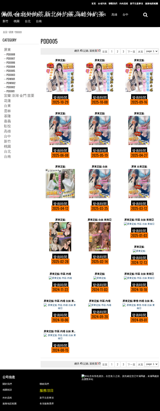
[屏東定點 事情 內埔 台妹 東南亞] (139, 306)
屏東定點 (60, 60)
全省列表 (102, 3)
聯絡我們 (44, 383)
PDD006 (10, 62)
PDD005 (10, 71)
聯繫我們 (113, 3)
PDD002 (10, 87)
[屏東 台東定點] (139, 183)
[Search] (145, 14)
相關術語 (7, 389)
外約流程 (123, 3)
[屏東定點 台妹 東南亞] (99, 236)
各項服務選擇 (47, 403)
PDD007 (10, 58)
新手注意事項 (136, 3)
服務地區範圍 (151, 3)
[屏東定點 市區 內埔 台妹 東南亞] (60, 306)
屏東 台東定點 (139, 166)
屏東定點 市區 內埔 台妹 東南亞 (60, 300)
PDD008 (10, 54)
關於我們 (7, 383)
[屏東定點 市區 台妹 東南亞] (139, 223)
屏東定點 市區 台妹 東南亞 (139, 219)
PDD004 (10, 66)
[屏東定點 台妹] (99, 183)
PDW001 (10, 79)
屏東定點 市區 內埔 (60, 273)
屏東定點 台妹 (100, 166)
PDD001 (10, 91)
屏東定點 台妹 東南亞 (100, 219)
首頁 (94, 3)
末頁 (140, 51)
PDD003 (10, 75)
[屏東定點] (60, 77)
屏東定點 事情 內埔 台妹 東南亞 (139, 300)
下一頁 (131, 51)
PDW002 (10, 83)
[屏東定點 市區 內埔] (60, 277)
